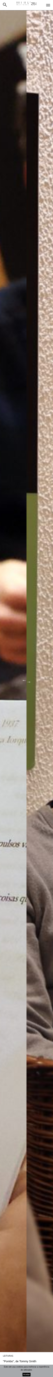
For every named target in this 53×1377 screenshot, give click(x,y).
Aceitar (26, 1374)
